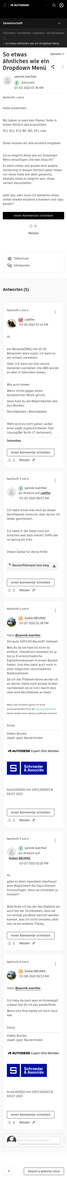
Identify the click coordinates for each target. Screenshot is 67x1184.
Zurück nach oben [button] (9, 1171)
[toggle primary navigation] (7, 5)
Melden (33, 233)
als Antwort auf (34, 493)
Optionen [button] (55, 54)
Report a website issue (44, 1171)
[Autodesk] (20, 5)
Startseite (9, 33)
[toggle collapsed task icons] (47, 5)
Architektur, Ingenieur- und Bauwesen (41, 33)
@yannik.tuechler (28, 635)
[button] (62, 66)
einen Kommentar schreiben (33, 215)
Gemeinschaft (13, 23)
